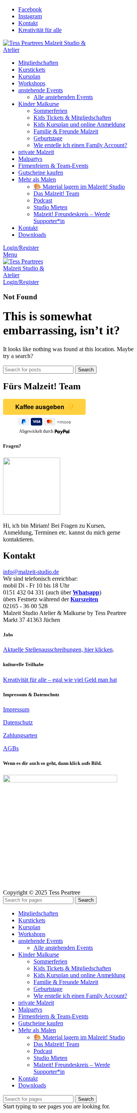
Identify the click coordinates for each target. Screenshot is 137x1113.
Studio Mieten (50, 207)
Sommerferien (50, 111)
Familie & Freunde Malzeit (65, 131)
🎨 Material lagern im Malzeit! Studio (79, 186)
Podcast (42, 200)
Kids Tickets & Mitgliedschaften (72, 117)
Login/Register (21, 247)
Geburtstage (47, 138)
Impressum (16, 709)
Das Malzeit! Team (56, 193)
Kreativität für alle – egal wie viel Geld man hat (60, 679)
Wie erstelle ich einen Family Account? (80, 145)
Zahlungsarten (20, 735)
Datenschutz (18, 722)
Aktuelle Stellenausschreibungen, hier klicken (58, 649)
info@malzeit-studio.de (31, 572)
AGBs (11, 748)
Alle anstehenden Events (63, 97)
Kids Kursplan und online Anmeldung (79, 124)
